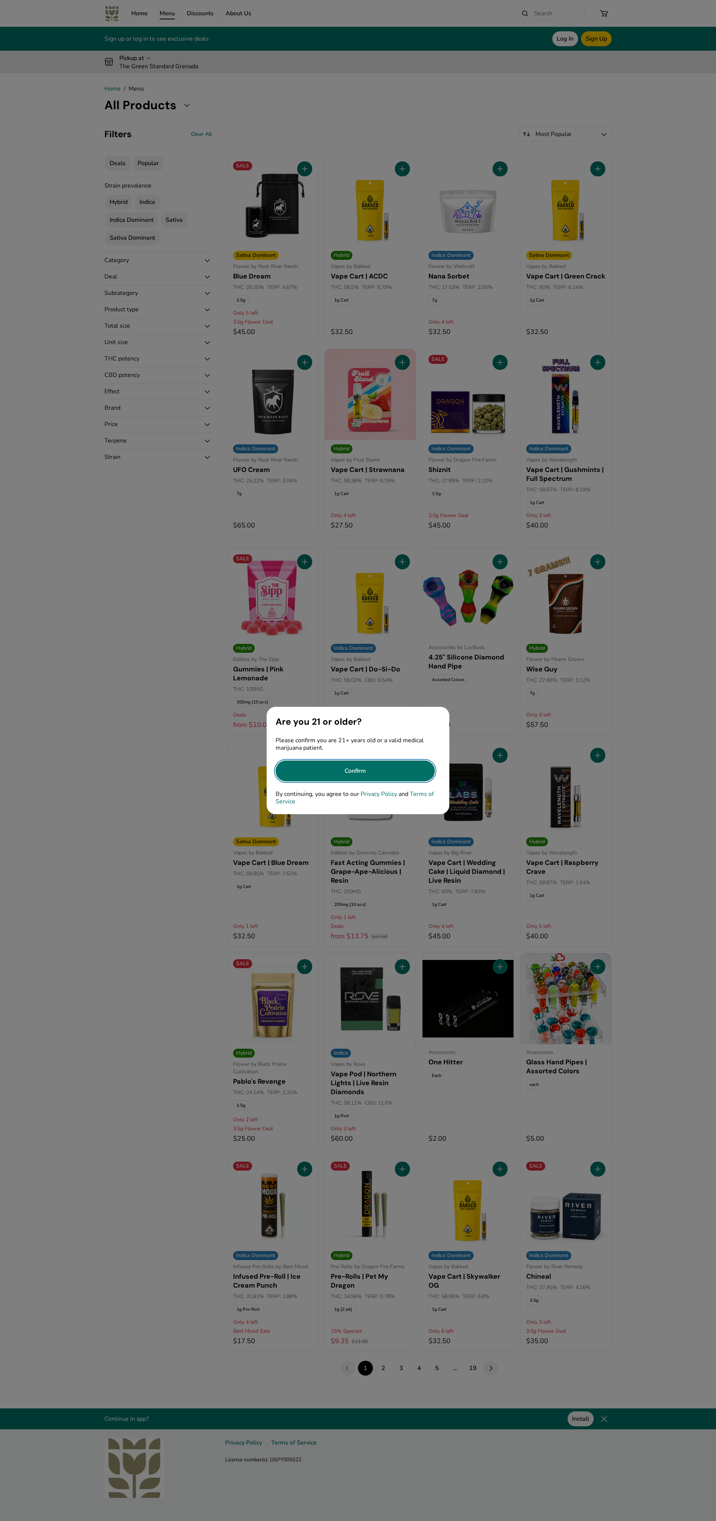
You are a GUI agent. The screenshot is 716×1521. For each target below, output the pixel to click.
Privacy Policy (379, 794)
